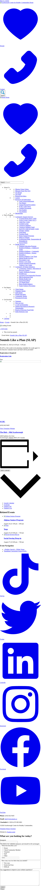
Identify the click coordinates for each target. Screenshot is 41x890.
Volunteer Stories (20, 291)
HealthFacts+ (23, 274)
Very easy (7, 863)
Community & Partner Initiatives (25, 267)
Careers (17, 198)
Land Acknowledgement (26, 201)
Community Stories (21, 296)
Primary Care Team (25, 261)
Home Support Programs (26, 236)
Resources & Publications (23, 199)
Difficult (6, 867)
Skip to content (4, 1)
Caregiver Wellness (25, 225)
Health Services (20, 244)
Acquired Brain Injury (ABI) (27, 218)
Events (7, 322)
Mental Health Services (26, 258)
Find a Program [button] (8, 215)
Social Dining (23, 243)
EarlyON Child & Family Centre (29, 229)
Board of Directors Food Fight (24, 310)
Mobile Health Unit (25, 279)
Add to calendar (5, 470)
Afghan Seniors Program (13, 520)
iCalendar (7, 505)
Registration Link (5, 356)
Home (2, 322)
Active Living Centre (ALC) (27, 220)
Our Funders (23, 210)
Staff (5, 854)
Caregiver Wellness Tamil (27, 227)
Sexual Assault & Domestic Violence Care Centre (27, 264)
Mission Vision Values (22, 189)
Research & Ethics (20, 196)
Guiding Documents (25, 208)
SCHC (2, 422)
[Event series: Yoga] (24, 533)
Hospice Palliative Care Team (28, 256)
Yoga (6, 529)
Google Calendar (9, 503)
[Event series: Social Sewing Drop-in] (24, 542)
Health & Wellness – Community (29, 251)
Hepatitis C (22, 255)
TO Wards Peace (24, 282)
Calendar (6, 318)
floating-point (11, 832)
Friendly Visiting (24, 230)
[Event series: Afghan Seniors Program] (24, 524)
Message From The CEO (22, 191)
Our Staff (18, 194)
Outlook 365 (7, 506)
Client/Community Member (12, 850)
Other (5, 856)
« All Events (3, 329)
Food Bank (22, 232)
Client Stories (19, 289)
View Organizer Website (7, 428)
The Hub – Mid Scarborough (11, 432)
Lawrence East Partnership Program (30, 275)
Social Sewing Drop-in (12, 538)
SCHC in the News (25, 206)
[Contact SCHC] (20, 180)
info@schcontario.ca (11, 819)
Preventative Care (24, 260)
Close (2, 889)
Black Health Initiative (26, 284)
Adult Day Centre (24, 222)
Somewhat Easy (9, 865)
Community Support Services (24, 217)
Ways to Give (19, 303)
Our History (22, 203)
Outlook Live (8, 508)
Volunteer (18, 301)
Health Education (20, 294)
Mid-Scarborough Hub (26, 277)
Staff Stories (19, 293)
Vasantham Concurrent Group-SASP (15, 551)
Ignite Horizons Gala (21, 311)
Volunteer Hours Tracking (8, 829)
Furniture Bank (23, 234)
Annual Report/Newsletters (27, 205)
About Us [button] (7, 187)
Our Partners (23, 211)
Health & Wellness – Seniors (27, 253)
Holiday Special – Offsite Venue (14, 549)
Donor (6, 848)
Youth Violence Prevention (27, 286)
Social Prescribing (24, 280)
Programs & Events (21, 298)
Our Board (18, 192)
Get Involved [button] (8, 299)
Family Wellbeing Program (27, 272)
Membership (19, 213)
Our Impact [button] (7, 287)
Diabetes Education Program (27, 246)
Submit (3, 887)
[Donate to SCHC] (20, 139)
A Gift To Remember (21, 305)
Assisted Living (24, 224)
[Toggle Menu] (1, 184)
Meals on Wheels (24, 237)
